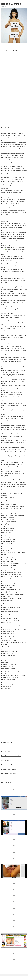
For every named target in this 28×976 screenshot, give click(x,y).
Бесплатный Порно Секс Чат (8, 769)
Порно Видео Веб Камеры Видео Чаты (11, 755)
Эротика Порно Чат (6, 760)
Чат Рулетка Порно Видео (7, 764)
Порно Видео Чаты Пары (7, 742)
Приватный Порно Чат (7, 751)
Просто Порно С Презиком (8, 778)
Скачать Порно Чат (6, 747)
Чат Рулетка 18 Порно (6, 782)
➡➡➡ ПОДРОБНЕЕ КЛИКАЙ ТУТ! (10, 50)
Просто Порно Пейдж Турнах (8, 773)
